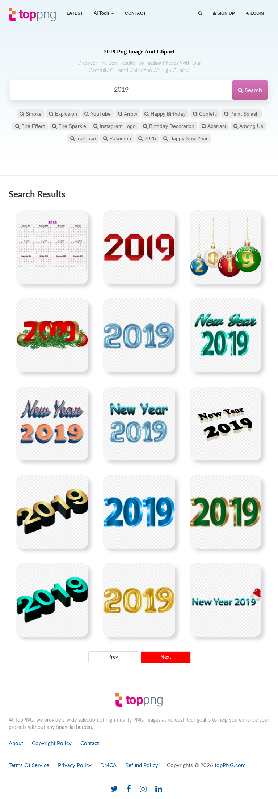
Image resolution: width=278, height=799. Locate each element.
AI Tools (102, 13)
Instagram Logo (117, 126)
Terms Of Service (29, 765)
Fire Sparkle (71, 126)
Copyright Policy (52, 743)
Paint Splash (244, 114)
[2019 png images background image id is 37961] (139, 335)
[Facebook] (128, 789)
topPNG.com (230, 765)
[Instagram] (143, 789)
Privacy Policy (75, 765)
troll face (85, 138)
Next (165, 657)
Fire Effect (32, 126)
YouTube (100, 114)
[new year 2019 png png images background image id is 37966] (52, 423)
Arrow (130, 114)
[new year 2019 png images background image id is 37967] (139, 423)
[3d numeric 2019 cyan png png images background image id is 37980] (52, 599)
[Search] (200, 13)
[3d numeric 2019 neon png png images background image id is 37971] (139, 511)
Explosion (65, 114)
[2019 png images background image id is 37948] (139, 247)
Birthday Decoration (171, 126)
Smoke (33, 114)
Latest (75, 13)
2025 (149, 138)
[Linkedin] (158, 789)
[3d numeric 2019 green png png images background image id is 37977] (225, 511)
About (16, 743)
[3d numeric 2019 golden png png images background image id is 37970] (52, 511)
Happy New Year (188, 138)
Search (252, 90)
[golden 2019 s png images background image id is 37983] (139, 599)
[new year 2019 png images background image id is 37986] (225, 599)
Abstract (216, 126)
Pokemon (119, 138)
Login (256, 13)
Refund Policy (141, 765)
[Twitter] (114, 789)
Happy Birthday (167, 114)
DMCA (108, 765)
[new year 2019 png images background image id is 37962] (225, 335)
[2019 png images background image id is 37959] (225, 247)
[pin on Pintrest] (78, 220)
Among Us (250, 126)
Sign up (225, 13)
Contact (135, 13)
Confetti (207, 114)
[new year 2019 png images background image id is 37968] (225, 423)
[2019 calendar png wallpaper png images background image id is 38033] (52, 247)
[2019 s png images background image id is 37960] (52, 335)
